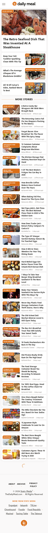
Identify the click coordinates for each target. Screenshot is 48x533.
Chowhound (10, 509)
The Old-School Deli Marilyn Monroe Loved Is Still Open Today (32, 318)
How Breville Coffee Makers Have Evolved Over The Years (31, 185)
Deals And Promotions (8, 171)
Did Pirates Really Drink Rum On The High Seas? (32, 356)
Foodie (22, 509)
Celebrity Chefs (9, 157)
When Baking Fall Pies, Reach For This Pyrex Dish (32, 197)
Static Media (26, 491)
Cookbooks (7, 423)
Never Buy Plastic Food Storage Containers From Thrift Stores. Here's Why (32, 305)
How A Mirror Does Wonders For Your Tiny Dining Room (31, 251)
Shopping (6, 224)
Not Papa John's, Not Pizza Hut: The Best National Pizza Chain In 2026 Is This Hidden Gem (32, 212)
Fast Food (29, 84)
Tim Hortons (8, 385)
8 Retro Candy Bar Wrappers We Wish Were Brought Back (32, 108)
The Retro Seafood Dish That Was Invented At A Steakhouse (24, 43)
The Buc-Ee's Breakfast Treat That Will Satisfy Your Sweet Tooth (31, 331)
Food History (7, 11)
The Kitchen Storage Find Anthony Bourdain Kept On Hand (33, 159)
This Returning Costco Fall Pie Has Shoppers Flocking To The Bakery (32, 121)
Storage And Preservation (8, 370)
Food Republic (34, 509)
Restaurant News (10, 210)
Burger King (8, 276)
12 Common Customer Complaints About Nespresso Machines (30, 147)
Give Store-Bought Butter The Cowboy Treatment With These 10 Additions (32, 399)
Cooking (6, 132)
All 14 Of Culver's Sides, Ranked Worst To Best (12, 88)
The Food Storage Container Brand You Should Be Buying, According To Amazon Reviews (30, 371)
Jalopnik (24, 505)
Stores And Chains (10, 329)
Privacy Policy (33, 485)
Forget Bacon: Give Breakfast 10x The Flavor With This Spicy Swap (32, 134)
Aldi (5, 451)
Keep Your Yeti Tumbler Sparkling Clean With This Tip (12, 59)
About (12, 484)
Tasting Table (22, 513)
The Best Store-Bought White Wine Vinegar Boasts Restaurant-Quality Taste (33, 439)
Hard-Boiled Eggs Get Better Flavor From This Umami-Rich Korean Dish (32, 264)
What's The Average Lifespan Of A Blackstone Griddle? (12, 73)
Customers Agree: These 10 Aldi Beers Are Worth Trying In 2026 (33, 453)
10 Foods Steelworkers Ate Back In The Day (33, 343)
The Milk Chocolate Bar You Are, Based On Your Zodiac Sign (33, 412)
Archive (21, 484)
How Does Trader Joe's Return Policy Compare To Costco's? (32, 226)
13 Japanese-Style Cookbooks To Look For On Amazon (32, 425)
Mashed (9, 513)
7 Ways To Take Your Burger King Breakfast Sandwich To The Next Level (31, 278)
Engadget (13, 505)
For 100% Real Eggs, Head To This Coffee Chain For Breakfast (32, 387)
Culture (6, 410)
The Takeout (36, 513)
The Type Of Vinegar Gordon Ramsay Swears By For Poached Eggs (33, 239)
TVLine (33, 505)
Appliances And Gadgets (35, 70)
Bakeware (7, 196)
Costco (6, 119)
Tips (27, 55)
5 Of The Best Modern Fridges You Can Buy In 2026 (31, 172)
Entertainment (9, 316)
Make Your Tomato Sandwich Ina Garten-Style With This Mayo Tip (33, 292)
